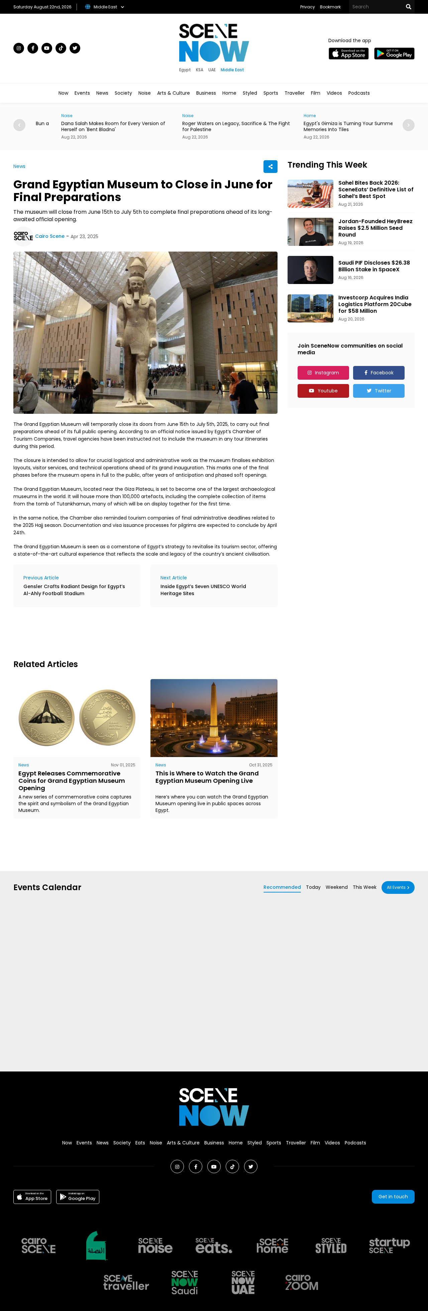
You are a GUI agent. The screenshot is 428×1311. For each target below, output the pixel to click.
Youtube (328, 390)
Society (123, 93)
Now (63, 93)
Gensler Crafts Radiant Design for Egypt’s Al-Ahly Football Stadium (74, 590)
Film (315, 93)
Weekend (337, 887)
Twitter (383, 390)
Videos (334, 93)
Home (229, 93)
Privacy (307, 7)
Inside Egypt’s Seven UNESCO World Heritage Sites (203, 590)
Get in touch (393, 1196)
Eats (140, 1142)
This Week (365, 887)
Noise (144, 93)
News (102, 93)
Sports (270, 93)
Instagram (327, 372)
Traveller (295, 93)
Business (206, 93)
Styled (250, 93)
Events (82, 93)
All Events (396, 887)
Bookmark (330, 7)
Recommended (282, 887)
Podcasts (359, 93)
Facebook (382, 372)
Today (313, 887)
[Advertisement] (135, 632)
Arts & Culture (173, 93)
